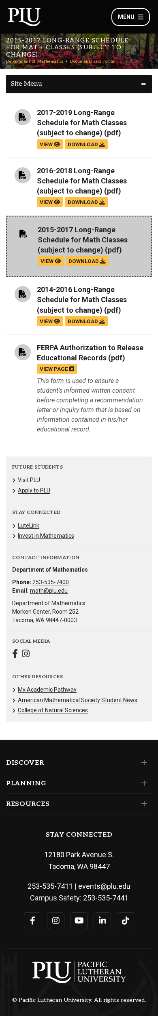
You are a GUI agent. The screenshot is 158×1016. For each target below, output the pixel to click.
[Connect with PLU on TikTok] (125, 920)
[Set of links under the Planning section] (142, 783)
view (47, 144)
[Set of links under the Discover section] (142, 763)
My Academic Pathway (47, 689)
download (83, 144)
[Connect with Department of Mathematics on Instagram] (26, 654)
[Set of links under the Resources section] (142, 804)
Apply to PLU (34, 490)
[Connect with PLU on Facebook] (32, 920)
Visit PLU (29, 480)
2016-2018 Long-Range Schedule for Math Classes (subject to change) (82, 180)
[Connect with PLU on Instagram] (55, 920)
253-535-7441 (105, 898)
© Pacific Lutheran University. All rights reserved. (79, 1000)
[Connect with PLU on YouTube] (79, 920)
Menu (126, 17)
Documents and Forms (92, 61)
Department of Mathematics (35, 61)
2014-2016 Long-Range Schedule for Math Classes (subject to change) (82, 299)
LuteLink (28, 525)
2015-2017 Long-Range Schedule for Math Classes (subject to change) (83, 239)
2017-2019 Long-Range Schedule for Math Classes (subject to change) (82, 122)
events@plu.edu (104, 886)
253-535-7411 (50, 886)
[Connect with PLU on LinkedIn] (102, 920)
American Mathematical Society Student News (77, 700)
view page (54, 369)
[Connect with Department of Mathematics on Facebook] (15, 654)
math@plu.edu (49, 590)
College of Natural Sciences (53, 710)
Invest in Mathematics (46, 535)
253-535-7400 (50, 582)
